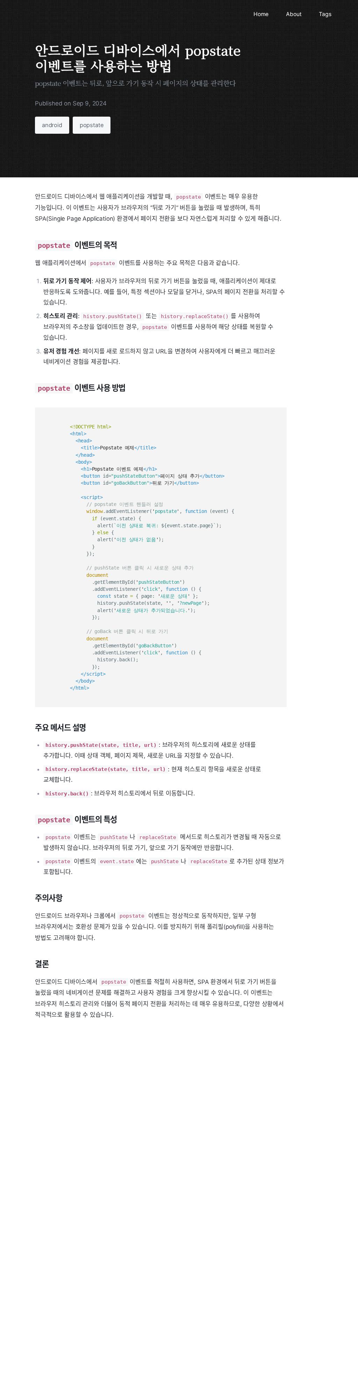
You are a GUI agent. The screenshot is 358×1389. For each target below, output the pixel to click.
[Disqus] (161, 1253)
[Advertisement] (161, 1104)
